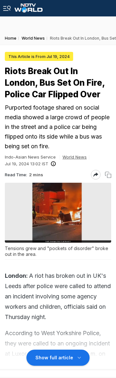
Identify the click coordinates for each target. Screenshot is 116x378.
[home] (29, 6)
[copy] (108, 175)
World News (75, 157)
